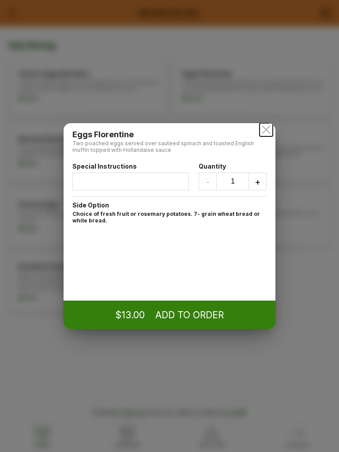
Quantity (212, 166)
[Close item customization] (266, 129)
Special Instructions (104, 166)
